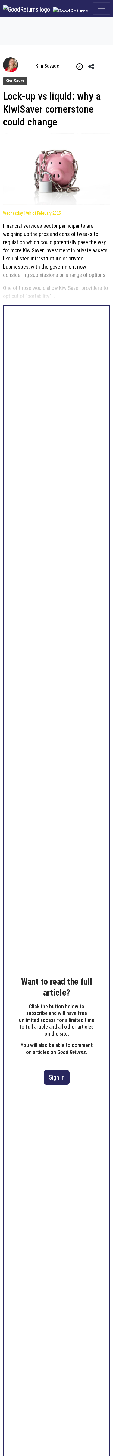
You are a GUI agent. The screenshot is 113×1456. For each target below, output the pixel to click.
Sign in (56, 1077)
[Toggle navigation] (101, 8)
